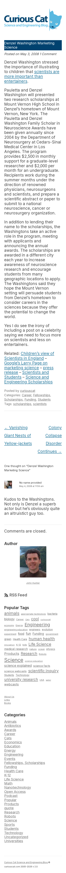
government (52, 634)
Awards (10, 730)
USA (42, 680)
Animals (10, 721)
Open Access (15, 792)
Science (13, 660)
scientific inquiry (43, 670)
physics (50, 648)
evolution (47, 629)
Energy (19, 625)
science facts (41, 666)
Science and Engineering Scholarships (28, 379)
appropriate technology (33, 614)
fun (28, 633)
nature (33, 649)
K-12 (18, 644)
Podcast (11, 796)
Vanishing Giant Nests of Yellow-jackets (18, 435)
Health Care (20, 639)
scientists (40, 404)
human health (42, 638)
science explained (18, 666)
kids (25, 644)
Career (26, 395)
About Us (9, 696)
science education (34, 661)
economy (9, 625)
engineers (34, 629)
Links (7, 699)
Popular (10, 800)
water (48, 680)
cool (35, 619)
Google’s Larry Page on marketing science (26, 365)
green (7, 639)
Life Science (40, 644)
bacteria (52, 613)
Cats (27, 619)
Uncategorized (16, 837)
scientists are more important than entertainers (31, 76)
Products (11, 654)
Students (44, 399)
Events (9, 759)
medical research (16, 649)
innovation (9, 645)
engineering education (16, 629)
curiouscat (27, 391)
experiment (10, 634)
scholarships (22, 404)
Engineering (37, 624)
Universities (13, 841)
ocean (41, 649)
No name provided (30, 482)
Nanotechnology (17, 787)
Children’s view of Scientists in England (29, 356)
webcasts (11, 684)
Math (8, 783)
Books (7, 703)
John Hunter (33, 582)
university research (21, 679)
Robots (42, 654)
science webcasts (15, 671)
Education (12, 746)
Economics (13, 742)
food (21, 634)
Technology (22, 675)
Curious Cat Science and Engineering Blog (26, 862)
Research (29, 653)
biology (9, 619)
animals (11, 613)
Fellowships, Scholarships (24, 763)
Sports (9, 824)
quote (9, 808)
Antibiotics (12, 726)
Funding (30, 399)
